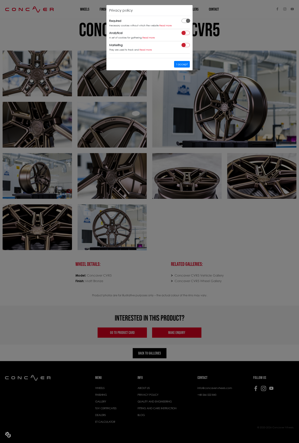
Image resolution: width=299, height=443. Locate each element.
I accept (182, 64)
